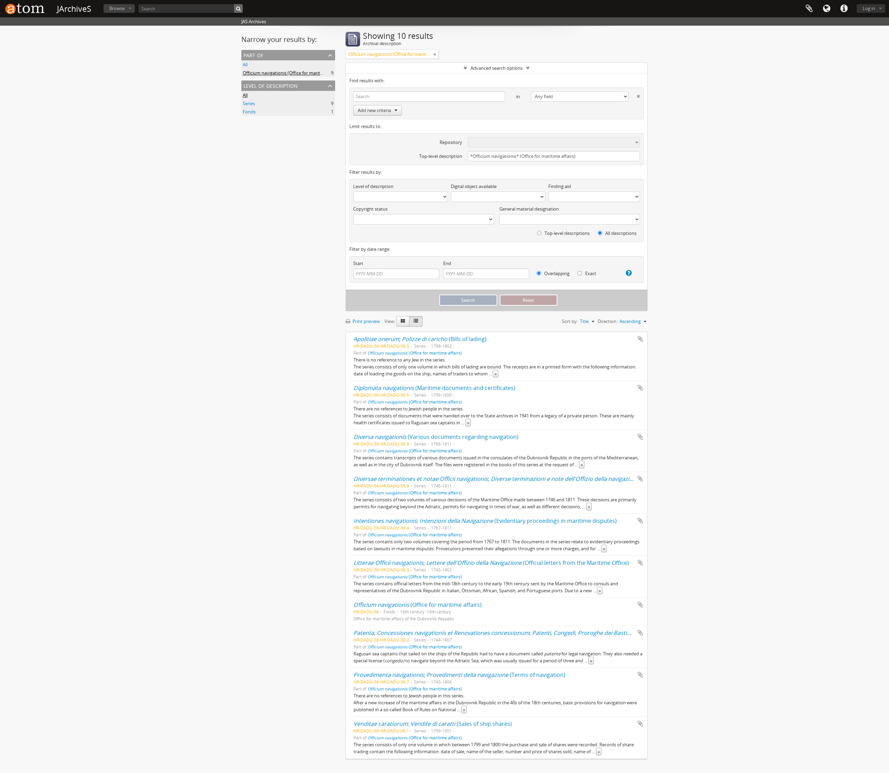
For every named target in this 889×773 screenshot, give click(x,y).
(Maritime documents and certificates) (434, 388)
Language (826, 8)
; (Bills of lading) (420, 339)
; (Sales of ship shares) (433, 724)
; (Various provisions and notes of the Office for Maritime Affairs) (580, 479)
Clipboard (809, 8)
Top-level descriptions (566, 233)
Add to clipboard (640, 338)
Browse (117, 8)
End (447, 263)
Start (358, 263)
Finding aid (559, 186)
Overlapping (556, 273)
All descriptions (620, 233)
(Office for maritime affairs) (414, 353)
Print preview (365, 321)
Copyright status (370, 209)
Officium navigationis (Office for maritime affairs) (293, 73)
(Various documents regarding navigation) (436, 437)
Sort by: (570, 321)
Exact (590, 273)
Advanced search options (497, 68)
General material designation (529, 209)
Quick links (844, 8)
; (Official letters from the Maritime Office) (491, 563)
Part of (253, 54)
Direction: (607, 321)
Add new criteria (374, 110)
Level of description (270, 85)
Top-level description (440, 156)
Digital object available (474, 186)
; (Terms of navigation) (459, 675)
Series (249, 103)
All (245, 64)
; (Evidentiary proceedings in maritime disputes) (485, 521)
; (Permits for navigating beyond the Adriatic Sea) (561, 633)
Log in (869, 8)
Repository (451, 142)
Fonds (249, 112)
